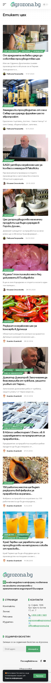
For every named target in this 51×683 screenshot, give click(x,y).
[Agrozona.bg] (25, 4)
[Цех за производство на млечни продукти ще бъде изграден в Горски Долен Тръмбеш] (25, 202)
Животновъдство (24, 370)
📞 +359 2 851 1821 (37, 615)
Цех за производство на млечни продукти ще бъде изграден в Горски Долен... (22, 223)
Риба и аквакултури (13, 373)
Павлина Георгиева (15, 74)
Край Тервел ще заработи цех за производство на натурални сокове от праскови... (25, 545)
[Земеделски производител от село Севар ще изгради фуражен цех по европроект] (25, 92)
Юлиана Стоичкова (15, 183)
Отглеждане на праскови (15, 538)
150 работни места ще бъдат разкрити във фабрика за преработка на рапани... (21, 490)
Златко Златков (14, 341)
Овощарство (23, 534)
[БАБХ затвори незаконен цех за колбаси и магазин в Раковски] (25, 147)
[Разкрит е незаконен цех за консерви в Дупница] (25, 308)
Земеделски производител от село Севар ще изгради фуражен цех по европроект (25, 113)
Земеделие (38, 51)
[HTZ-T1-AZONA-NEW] (25, 575)
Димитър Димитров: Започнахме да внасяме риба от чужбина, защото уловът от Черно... (25, 381)
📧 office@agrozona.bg (38, 624)
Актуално (26, 51)
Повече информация (13, 678)
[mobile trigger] (5, 4)
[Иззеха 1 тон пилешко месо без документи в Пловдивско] (25, 257)
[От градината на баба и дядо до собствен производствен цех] (25, 38)
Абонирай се (33, 649)
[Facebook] (41, 661)
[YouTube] (44, 661)
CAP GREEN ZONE (11, 51)
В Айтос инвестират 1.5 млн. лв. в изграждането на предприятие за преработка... (24, 435)
